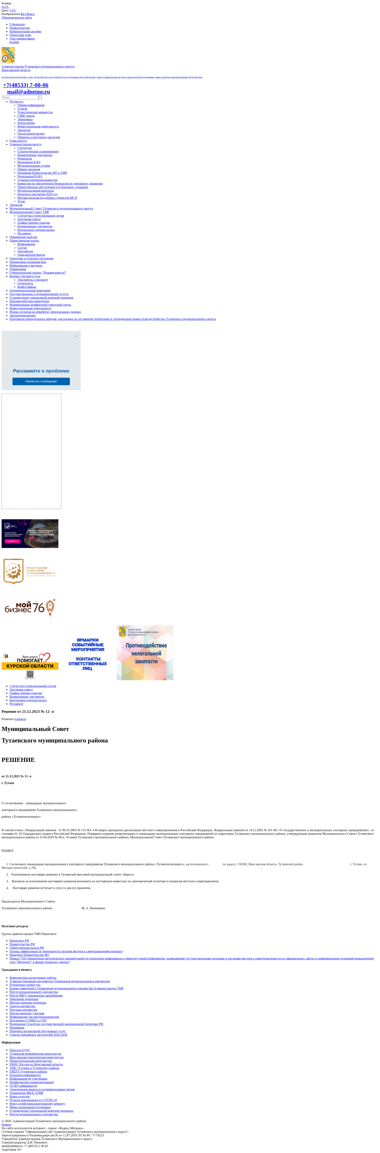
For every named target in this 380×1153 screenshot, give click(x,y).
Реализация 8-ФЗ (28, 162)
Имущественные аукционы (28, 1002)
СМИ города (26, 115)
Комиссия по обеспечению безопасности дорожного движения (60, 183)
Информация (26, 244)
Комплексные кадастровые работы (33, 977)
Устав (21, 201)
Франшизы (17, 1027)
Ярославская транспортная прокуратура (37, 1057)
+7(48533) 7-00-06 (25, 85)
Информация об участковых (29, 1078)
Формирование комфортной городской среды (40, 304)
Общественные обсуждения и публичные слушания (52, 187)
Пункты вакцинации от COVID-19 (33, 1100)
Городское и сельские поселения (31, 258)
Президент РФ (19, 940)
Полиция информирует (25, 1075)
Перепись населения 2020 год (37, 194)
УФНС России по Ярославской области (36, 1064)
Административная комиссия (37, 180)
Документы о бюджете (32, 279)
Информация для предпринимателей (34, 1017)
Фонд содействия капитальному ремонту (37, 1103)
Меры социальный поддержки (30, 1107)
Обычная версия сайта (17, 17)
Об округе (16, 101)
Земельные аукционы (24, 999)
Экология (23, 130)
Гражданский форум (31, 254)
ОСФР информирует (24, 1085)
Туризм (22, 108)
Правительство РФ (22, 944)
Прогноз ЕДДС (20, 1050)
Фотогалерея (26, 123)
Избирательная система (25, 31)
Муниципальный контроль (35, 190)
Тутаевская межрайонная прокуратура (35, 1053)
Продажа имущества (23, 1009)
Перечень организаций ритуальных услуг (38, 1031)
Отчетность (25, 283)
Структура (24, 148)
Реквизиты (24, 158)
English (14, 42)
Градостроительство (31, 133)
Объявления (18, 269)
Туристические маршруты (35, 112)
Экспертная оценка (23, 315)
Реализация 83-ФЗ (29, 176)
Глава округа (18, 140)
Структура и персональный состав (40, 215)
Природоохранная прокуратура (31, 1060)
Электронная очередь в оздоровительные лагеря (42, 1089)
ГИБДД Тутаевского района (28, 1071)
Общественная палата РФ (27, 947)
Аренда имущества (22, 1006)
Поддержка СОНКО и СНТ (28, 1020)
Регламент (24, 233)
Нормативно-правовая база (28, 262)
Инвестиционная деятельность (38, 126)
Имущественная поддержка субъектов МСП (47, 197)
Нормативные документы (34, 155)
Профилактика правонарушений (32, 1082)
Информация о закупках (26, 265)
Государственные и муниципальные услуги (39, 294)
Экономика (25, 119)
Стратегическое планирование (38, 151)
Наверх (6, 1124)
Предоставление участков (27, 1013)
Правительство (20, 28)
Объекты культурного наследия (38, 137)
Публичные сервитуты (25, 984)
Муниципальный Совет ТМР (29, 212)
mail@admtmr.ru (28, 91)
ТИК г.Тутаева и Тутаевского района (34, 1068)
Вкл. (24, 14)
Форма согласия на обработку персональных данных (45, 312)
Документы (25, 251)
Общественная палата (24, 240)
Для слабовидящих (22, 38)
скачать (20, 719)
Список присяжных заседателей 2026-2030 (38, 1034)
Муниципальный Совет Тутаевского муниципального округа (51, 208)
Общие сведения (28, 169)
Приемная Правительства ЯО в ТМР (42, 172)
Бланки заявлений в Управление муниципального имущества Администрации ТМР (67, 988)
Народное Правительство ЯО (29, 955)
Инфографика (26, 287)
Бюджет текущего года (25, 276)
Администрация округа (25, 144)
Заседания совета (29, 219)
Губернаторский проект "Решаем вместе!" (38, 272)
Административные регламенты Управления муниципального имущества (60, 981)
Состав (22, 247)
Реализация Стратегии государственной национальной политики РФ (56, 1024)
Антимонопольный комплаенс (30, 290)
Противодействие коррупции (29, 301)
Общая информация (30, 105)
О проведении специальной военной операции (41, 297)
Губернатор (17, 24)
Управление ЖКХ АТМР (26, 1093)
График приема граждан (33, 222)
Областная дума (20, 35)
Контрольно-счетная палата (36, 230)
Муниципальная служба (33, 165)
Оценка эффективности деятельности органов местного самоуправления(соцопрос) (66, 951)
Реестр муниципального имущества (34, 992)
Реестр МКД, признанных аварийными (36, 995)
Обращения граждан (23, 237)
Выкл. (31, 14)
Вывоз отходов (20, 1096)
